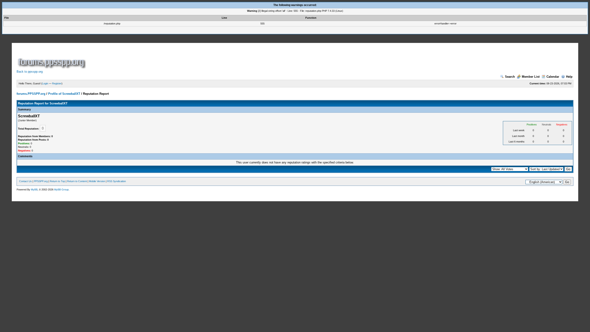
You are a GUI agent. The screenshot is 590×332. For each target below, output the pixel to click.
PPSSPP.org (41, 181)
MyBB (34, 189)
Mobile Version (97, 181)
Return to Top (57, 181)
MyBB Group (61, 189)
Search (510, 76)
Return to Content (77, 181)
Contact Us (25, 181)
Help (569, 76)
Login (45, 83)
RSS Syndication (116, 181)
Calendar (552, 76)
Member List (531, 76)
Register (57, 83)
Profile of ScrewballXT (64, 93)
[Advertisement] (170, 58)
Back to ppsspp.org (30, 71)
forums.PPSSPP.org (31, 93)
